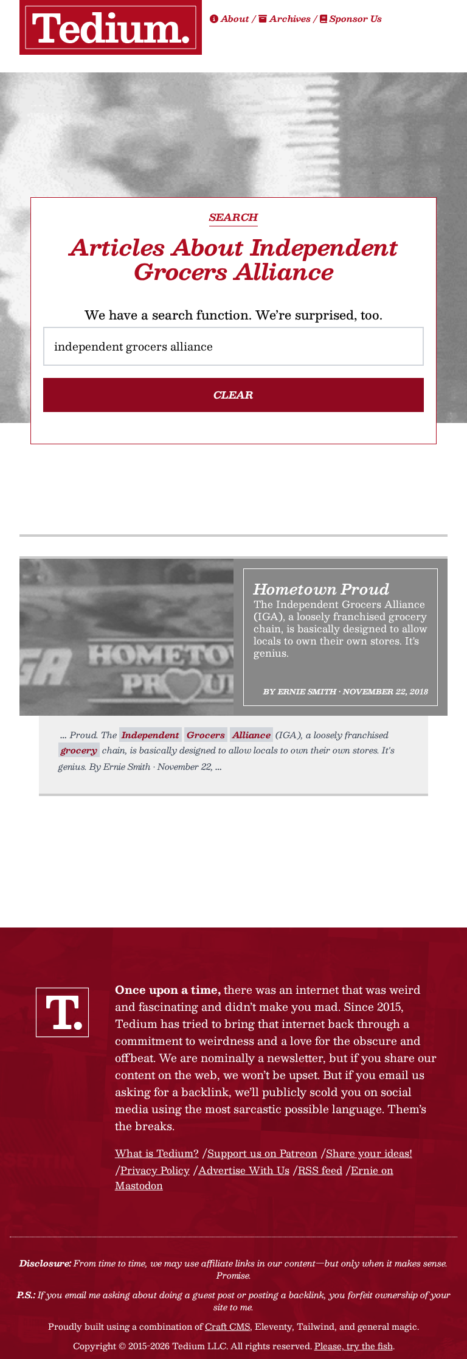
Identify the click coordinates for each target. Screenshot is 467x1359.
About (235, 18)
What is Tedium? (157, 1153)
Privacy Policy (155, 1170)
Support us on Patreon (262, 1153)
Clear (233, 394)
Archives (290, 18)
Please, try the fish (353, 1345)
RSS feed (320, 1170)
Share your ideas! (369, 1153)
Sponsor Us (354, 18)
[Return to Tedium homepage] (110, 27)
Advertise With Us (243, 1170)
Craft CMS (227, 1326)
